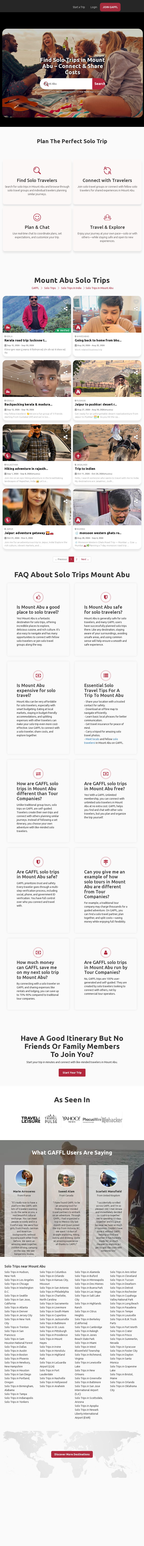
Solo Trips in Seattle (16, 1295)
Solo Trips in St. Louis (52, 1327)
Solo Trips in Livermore (53, 1307)
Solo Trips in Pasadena (123, 1307)
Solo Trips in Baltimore (53, 1323)
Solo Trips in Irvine (50, 1346)
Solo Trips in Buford (86, 1275)
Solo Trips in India (71, 288)
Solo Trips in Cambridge (88, 1327)
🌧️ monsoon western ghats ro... (98, 533)
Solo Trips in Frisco (121, 1334)
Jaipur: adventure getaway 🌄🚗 (29, 533)
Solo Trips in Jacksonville (54, 1319)
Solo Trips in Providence (54, 1334)
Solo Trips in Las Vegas (88, 1291)
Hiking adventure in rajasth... (26, 468)
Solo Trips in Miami (85, 1342)
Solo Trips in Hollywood (53, 1382)
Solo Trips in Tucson (122, 1279)
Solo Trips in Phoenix (16, 1358)
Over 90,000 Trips (86, 92)
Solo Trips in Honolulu (52, 1350)
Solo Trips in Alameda (87, 1272)
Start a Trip (79, 7)
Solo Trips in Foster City (123, 1350)
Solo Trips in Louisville (123, 1315)
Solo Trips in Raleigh (86, 1331)
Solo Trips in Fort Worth (123, 1327)
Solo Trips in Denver (16, 1311)
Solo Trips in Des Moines (89, 1283)
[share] (66, 308)
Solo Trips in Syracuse (123, 1346)
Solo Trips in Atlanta (16, 1307)
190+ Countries (62, 92)
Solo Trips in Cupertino (53, 1315)
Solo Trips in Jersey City (18, 1315)
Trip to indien (85, 468)
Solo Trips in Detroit (121, 1287)
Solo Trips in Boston (16, 1354)
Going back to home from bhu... (98, 340)
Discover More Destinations (72, 1454)
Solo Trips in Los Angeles (19, 1279)
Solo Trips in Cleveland (123, 1275)
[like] (66, 302)
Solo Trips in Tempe (121, 1311)
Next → (85, 559)
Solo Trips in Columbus (53, 1272)
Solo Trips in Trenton (16, 1327)
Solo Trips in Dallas (15, 1346)
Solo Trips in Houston (16, 1370)
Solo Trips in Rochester (123, 1291)
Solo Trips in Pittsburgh (53, 1331)
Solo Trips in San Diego (17, 1374)
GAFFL (35, 288)
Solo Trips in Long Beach (124, 1303)
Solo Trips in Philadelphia (54, 1291)
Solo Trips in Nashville (52, 1378)
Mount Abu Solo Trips (72, 280)
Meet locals (92, 739)
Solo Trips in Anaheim (52, 1386)
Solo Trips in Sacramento (54, 1303)
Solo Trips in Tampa (15, 1394)
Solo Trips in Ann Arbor (123, 1272)
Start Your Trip (72, 1072)
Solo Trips (50, 288)
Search (99, 83)
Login (94, 7)
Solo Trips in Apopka (86, 1405)
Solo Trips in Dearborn (123, 1283)
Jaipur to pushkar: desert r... (96, 404)
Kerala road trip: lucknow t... (25, 340)
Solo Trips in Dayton (121, 1354)
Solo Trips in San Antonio (54, 1287)
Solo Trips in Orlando (52, 1275)
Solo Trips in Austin (15, 1350)
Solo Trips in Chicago (16, 1283)
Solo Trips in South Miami (54, 1311)
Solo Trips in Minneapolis (89, 1279)
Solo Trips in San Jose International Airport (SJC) (87, 1390)
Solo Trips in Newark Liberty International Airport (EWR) (86, 1413)
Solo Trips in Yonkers (16, 1401)
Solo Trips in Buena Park (89, 1287)
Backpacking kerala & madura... (28, 404)
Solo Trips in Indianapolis (18, 1397)
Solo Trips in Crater (121, 1331)
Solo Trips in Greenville (88, 1378)
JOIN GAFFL (110, 7)
